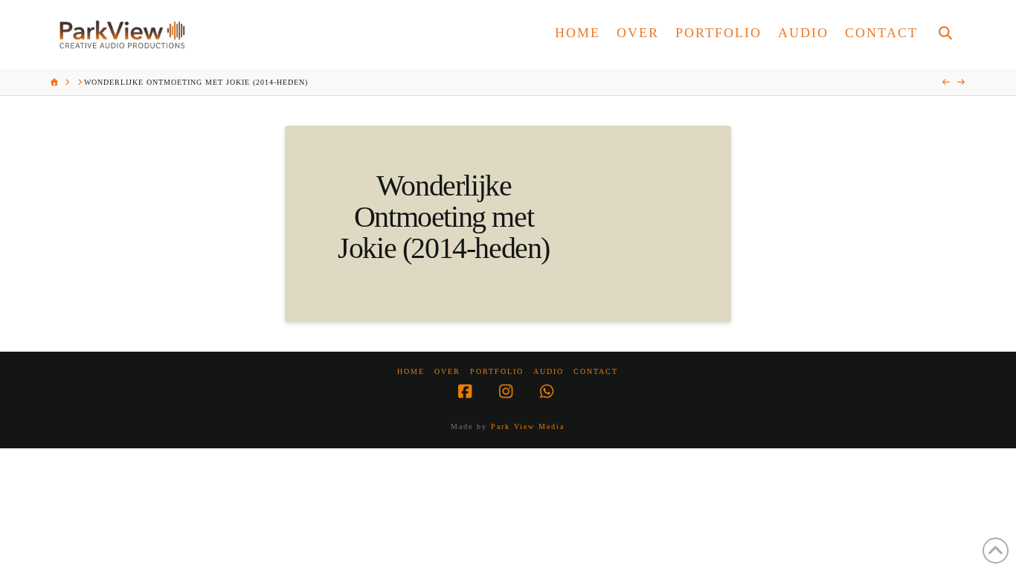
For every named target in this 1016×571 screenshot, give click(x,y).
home (411, 371)
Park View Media (528, 426)
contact (595, 371)
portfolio (497, 371)
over (447, 371)
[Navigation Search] (945, 34)
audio (548, 371)
